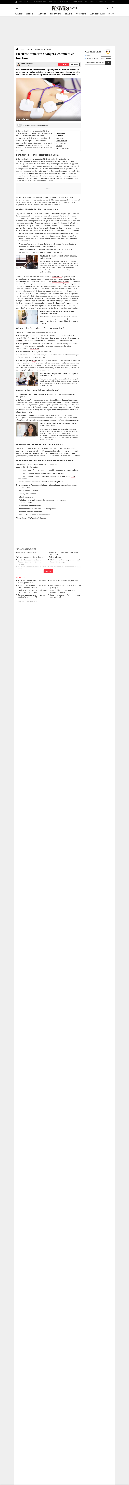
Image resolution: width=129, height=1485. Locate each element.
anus (34, 360)
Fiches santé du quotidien (35, 49)
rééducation (57, 277)
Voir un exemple (106, 56)
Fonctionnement (61, 143)
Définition (59, 136)
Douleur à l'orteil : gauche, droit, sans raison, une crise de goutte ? (32, 591)
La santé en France (97, 14)
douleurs (19, 340)
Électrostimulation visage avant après (64, 560)
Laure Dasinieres (27, 63)
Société (80, 2)
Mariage (62, 2)
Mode (20, 2)
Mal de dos (20, 601)
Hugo (106, 2)
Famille (69, 2)
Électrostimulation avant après (30, 560)
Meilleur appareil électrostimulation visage (64, 568)
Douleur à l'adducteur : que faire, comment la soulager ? (62, 591)
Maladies (18, 14)
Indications (60, 138)
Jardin (50, 2)
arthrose (20, 303)
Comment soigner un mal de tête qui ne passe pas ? (65, 586)
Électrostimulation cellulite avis (30, 571)
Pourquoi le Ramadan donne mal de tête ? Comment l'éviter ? (32, 586)
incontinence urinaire (60, 281)
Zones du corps (61, 141)
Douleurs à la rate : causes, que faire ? (64, 581)
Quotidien (29, 14)
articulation (34, 348)
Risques (59, 146)
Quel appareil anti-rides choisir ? (62, 571)
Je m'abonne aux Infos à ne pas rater (36, 125)
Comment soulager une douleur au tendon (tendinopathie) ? (31, 596)
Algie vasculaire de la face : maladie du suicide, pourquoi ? (32, 582)
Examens (68, 14)
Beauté (26, 2)
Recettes (39, 2)
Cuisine (32, 2)
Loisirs (92, 2)
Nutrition (42, 14)
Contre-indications (62, 148)
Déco (45, 2)
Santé (75, 2)
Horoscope (99, 2)
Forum (112, 2)
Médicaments (55, 14)
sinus (73, 476)
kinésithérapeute (48, 178)
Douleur (48, 49)
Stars (86, 2)
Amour (56, 2)
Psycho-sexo (81, 14)
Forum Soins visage (57, 562)
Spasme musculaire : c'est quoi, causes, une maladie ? (65, 596)
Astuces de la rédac (92, 58)
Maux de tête (32, 601)
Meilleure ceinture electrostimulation (32, 567)
